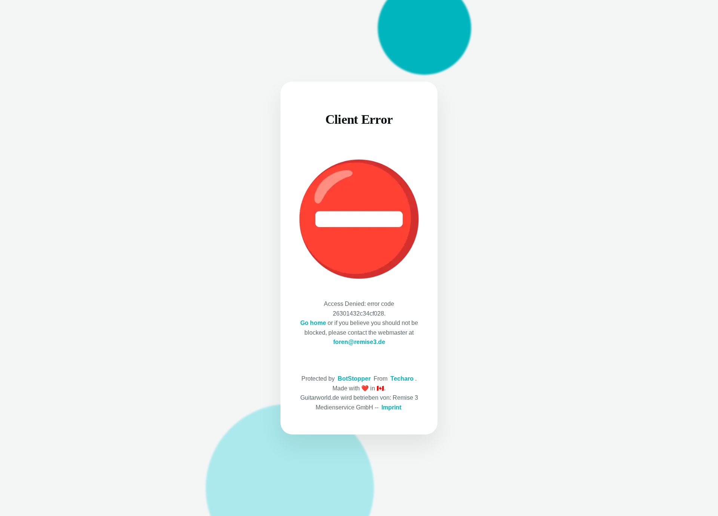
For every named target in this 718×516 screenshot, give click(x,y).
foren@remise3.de (359, 342)
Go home (313, 323)
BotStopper (354, 378)
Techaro (402, 378)
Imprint (391, 407)
